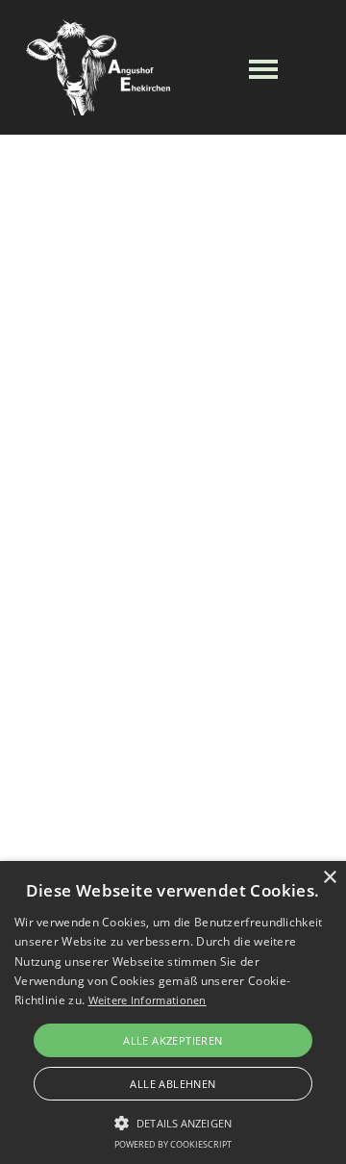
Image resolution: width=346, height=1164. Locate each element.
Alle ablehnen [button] (172, 1083)
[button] (173, 1120)
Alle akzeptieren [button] (172, 1040)
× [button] (329, 878)
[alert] (173, 1012)
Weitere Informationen (147, 1000)
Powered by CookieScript (173, 1144)
